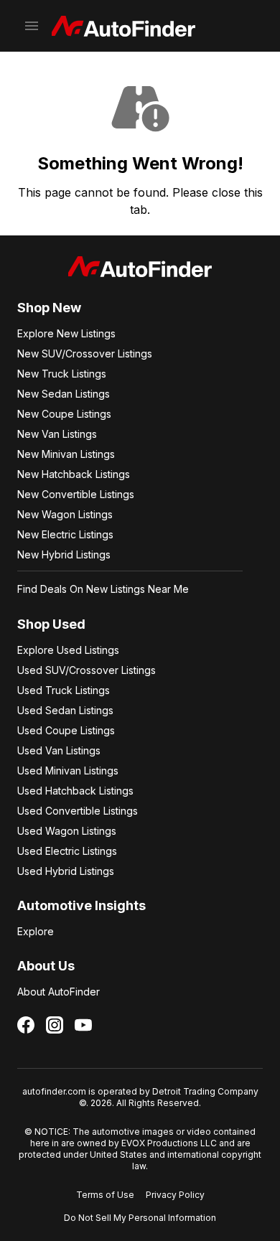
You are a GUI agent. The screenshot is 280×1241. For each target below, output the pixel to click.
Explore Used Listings (68, 650)
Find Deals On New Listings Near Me (103, 589)
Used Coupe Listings (66, 730)
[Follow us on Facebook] (25, 1025)
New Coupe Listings (64, 414)
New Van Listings (57, 434)
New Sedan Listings (63, 394)
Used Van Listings (59, 750)
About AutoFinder (58, 991)
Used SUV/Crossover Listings (86, 670)
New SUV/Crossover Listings (84, 353)
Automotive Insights (81, 905)
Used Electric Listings (67, 851)
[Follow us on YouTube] (83, 1025)
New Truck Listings (61, 373)
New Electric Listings (65, 534)
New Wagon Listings (65, 514)
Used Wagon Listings (66, 831)
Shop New (49, 307)
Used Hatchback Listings (75, 791)
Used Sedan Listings (65, 710)
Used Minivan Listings (67, 770)
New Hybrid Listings (64, 554)
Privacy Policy (175, 1194)
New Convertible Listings (75, 494)
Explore (35, 931)
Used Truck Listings (63, 690)
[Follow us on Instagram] (54, 1025)
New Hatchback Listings (73, 474)
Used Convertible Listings (77, 811)
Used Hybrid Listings (65, 871)
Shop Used (51, 624)
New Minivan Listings (66, 454)
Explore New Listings (66, 333)
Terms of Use (105, 1194)
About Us (46, 965)
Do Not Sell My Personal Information (140, 1217)
